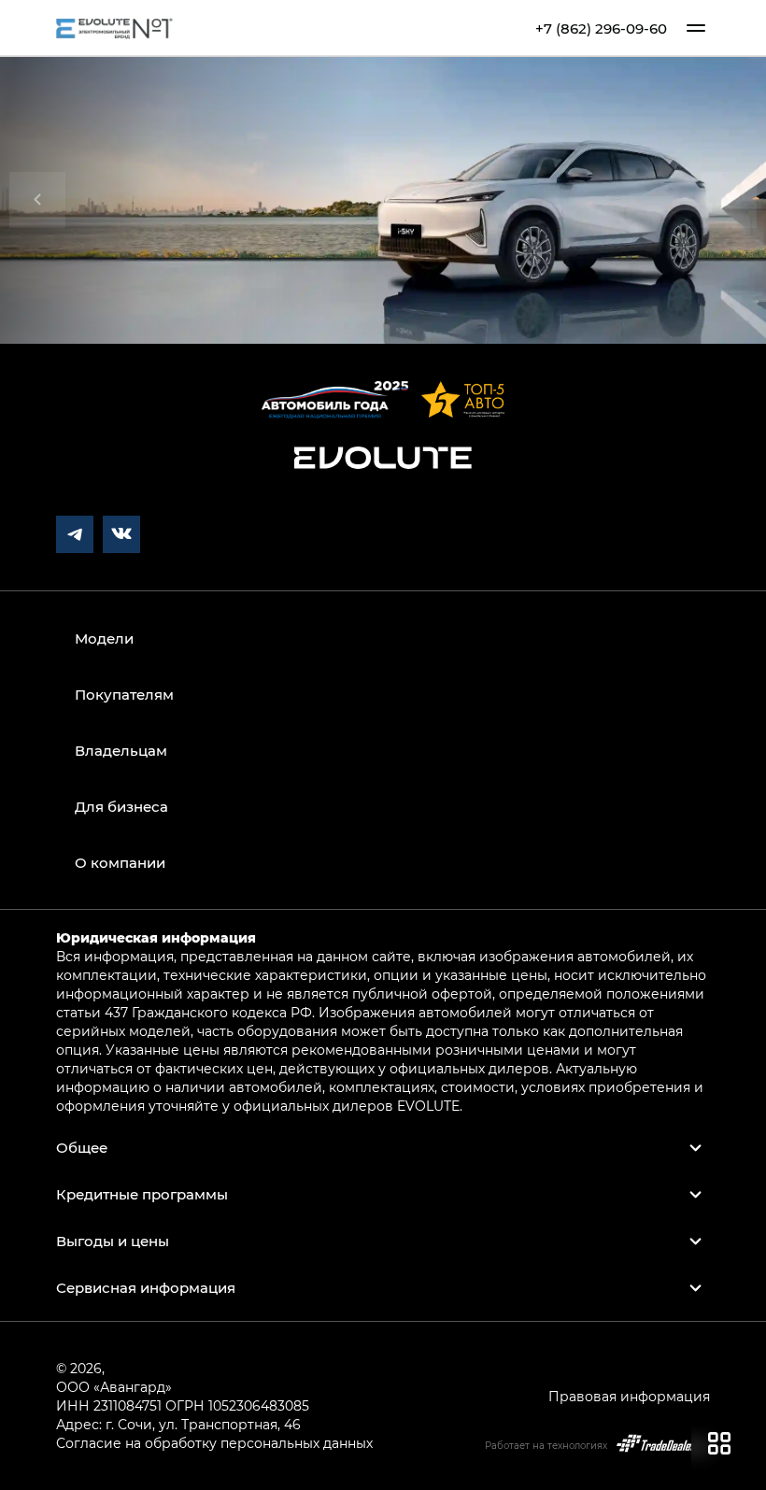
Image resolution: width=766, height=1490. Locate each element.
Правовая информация (629, 1396)
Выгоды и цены (112, 1240)
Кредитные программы (142, 1194)
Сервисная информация (145, 1287)
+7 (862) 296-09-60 (601, 28)
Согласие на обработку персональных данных (214, 1443)
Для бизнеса (121, 806)
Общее (81, 1147)
